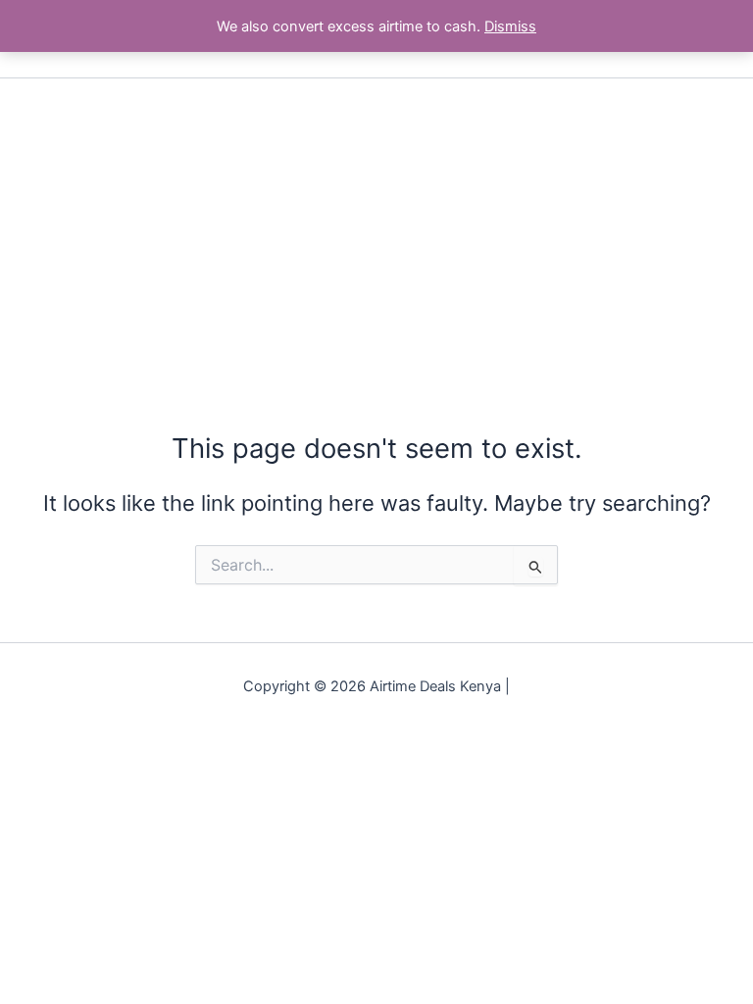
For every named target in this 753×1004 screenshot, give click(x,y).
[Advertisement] (376, 225)
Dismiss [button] (510, 26)
